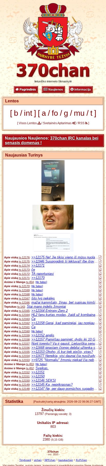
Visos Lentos (28, 123)
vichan (38, 460)
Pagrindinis (27, 89)
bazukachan (65, 460)
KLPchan (81, 460)
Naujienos (55, 89)
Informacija (82, 89)
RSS (81, 123)
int (28, 113)
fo (55, 113)
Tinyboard (25, 460)
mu (79, 113)
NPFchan (50, 460)
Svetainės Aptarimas (57, 123)
